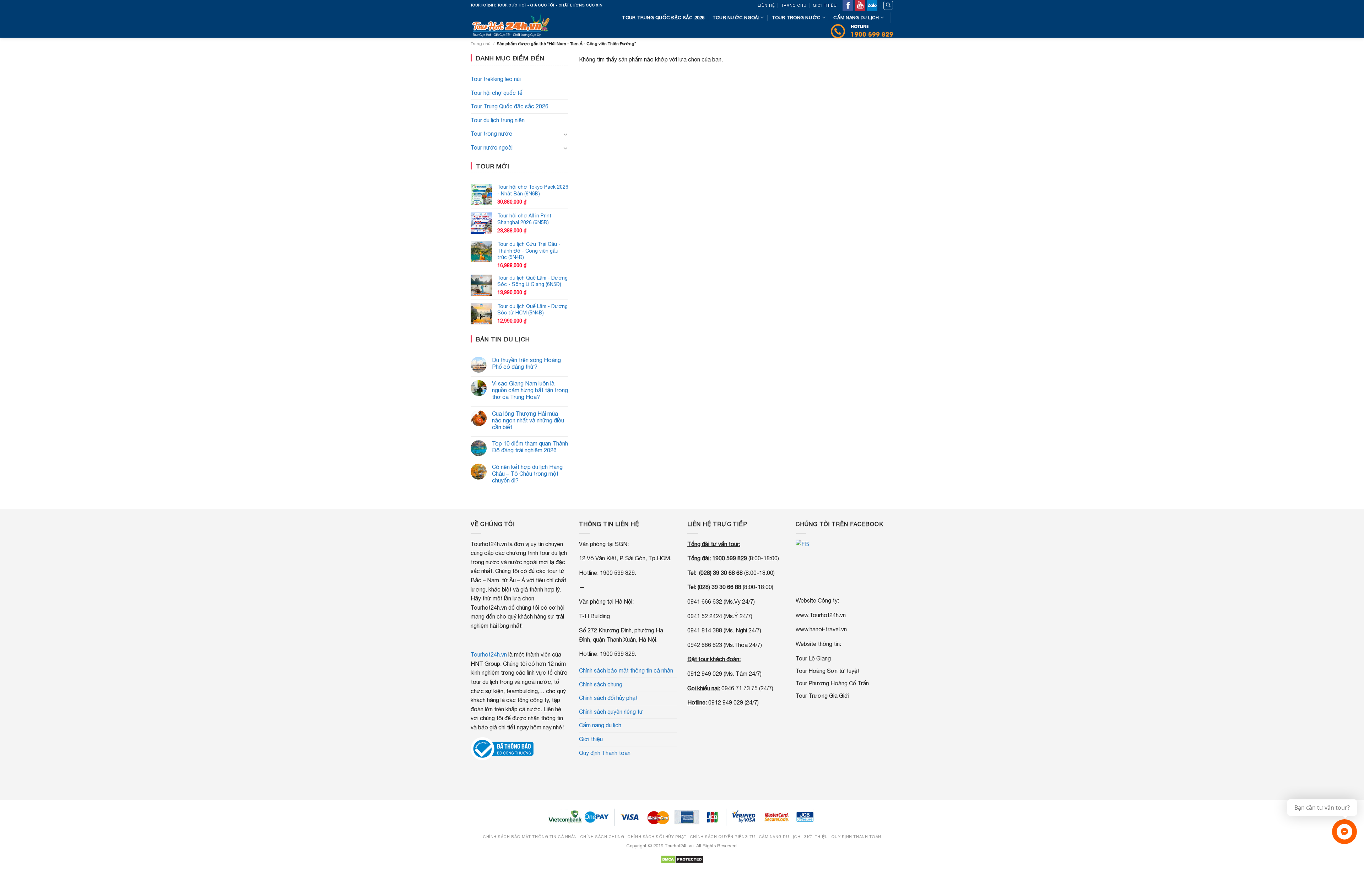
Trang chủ (794, 5)
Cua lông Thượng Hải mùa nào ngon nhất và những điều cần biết (528, 420)
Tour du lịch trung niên (498, 120)
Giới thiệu (825, 5)
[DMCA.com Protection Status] (682, 859)
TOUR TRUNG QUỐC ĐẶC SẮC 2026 (663, 17)
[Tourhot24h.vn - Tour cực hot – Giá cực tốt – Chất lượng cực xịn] (513, 24)
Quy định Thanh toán (604, 753)
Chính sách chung (600, 684)
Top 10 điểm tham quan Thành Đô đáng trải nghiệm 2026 (530, 446)
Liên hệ (766, 5)
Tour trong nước (796, 17)
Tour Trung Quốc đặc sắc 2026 (509, 106)
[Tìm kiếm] (888, 5)
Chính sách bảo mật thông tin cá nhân (626, 670)
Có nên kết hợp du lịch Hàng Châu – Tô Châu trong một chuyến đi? (527, 474)
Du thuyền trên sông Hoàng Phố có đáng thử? (526, 363)
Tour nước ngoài (736, 17)
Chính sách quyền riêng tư (611, 711)
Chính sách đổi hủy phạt (608, 698)
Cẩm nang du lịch (856, 17)
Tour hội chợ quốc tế (497, 93)
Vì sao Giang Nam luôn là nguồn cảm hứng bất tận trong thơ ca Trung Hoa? (530, 390)
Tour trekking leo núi (496, 79)
